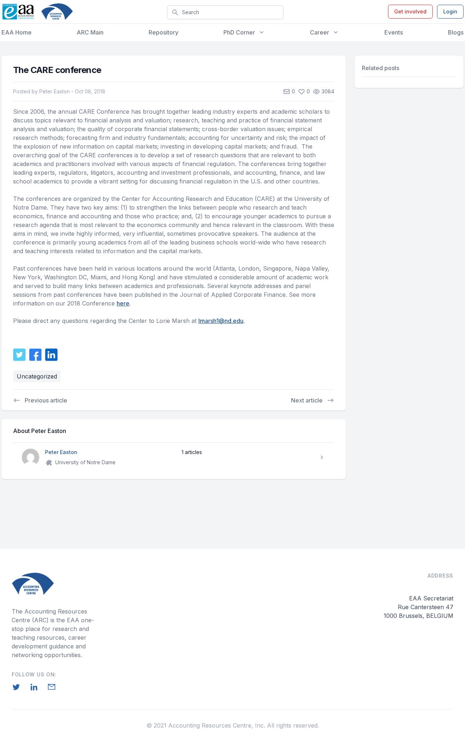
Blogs (456, 32)
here (123, 303)
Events (393, 32)
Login (450, 11)
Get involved (410, 11)
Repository (163, 32)
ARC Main (90, 32)
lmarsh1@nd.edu (220, 320)
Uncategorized (37, 376)
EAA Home (16, 32)
